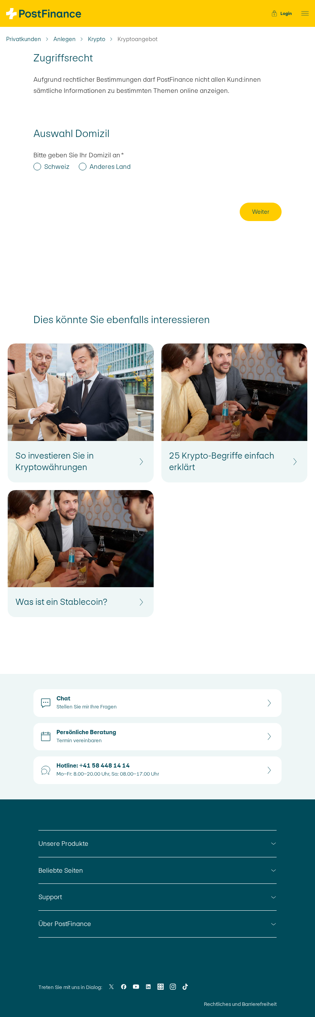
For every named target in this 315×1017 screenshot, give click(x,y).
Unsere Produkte (63, 843)
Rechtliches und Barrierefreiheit (240, 1004)
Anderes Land (110, 166)
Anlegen (64, 39)
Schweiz (57, 166)
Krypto (96, 39)
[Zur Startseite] (43, 13)
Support (50, 897)
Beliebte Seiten (60, 870)
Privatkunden (23, 39)
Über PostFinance (64, 924)
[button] (303, 13)
